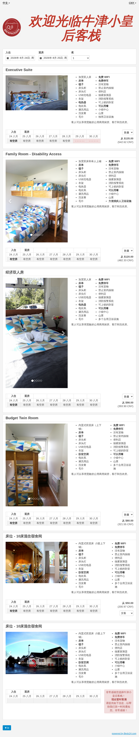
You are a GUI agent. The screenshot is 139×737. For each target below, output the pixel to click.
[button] (10, 92)
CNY (132, 2)
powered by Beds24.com (124, 733)
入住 (8, 52)
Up (7, 728)
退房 (41, 52)
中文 (6, 2)
